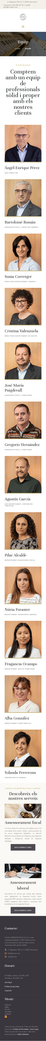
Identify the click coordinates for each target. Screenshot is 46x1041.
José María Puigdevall (14, 388)
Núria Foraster (17, 609)
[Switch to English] (23, 1016)
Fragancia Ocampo (21, 663)
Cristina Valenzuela (21, 330)
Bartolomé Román (20, 222)
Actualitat (8, 1012)
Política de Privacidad (20, 1029)
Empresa (8, 1005)
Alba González (17, 718)
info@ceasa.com (14, 953)
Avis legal (8, 982)
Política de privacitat (12, 986)
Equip (7, 1007)
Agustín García (17, 499)
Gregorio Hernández (22, 444)
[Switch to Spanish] (23, 1017)
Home (17, 49)
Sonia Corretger (18, 276)
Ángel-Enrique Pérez (22, 167)
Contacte (8, 1014)
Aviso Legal (34, 1029)
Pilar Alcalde (15, 555)
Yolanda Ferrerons (20, 772)
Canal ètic (8, 990)
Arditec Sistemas (23, 1034)
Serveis (7, 1009)
